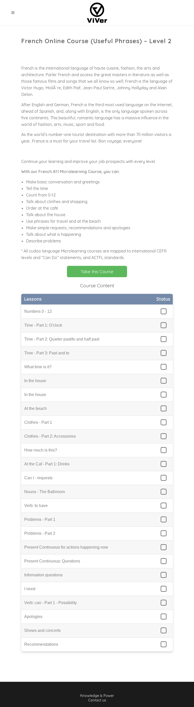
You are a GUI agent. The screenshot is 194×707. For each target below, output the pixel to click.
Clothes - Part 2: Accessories (50, 436)
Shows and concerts (42, 630)
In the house (35, 381)
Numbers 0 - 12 (38, 311)
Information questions (43, 575)
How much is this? (40, 450)
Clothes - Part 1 (38, 422)
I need (29, 589)
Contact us (97, 700)
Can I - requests (38, 478)
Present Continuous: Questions (52, 561)
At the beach (35, 408)
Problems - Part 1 (39, 519)
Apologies (33, 616)
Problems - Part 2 (39, 533)
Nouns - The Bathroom (44, 492)
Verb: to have (36, 505)
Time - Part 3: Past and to (46, 353)
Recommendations (41, 644)
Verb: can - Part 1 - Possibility (50, 603)
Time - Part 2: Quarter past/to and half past (61, 339)
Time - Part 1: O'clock (43, 325)
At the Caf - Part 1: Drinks (46, 464)
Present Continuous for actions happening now (66, 547)
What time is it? (38, 367)
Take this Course (97, 271)
